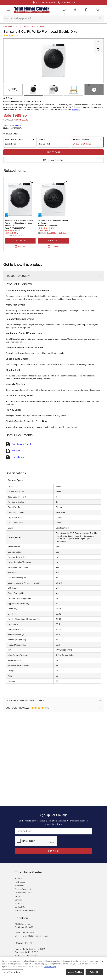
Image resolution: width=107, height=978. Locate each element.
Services (18, 900)
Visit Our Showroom (45, 2)
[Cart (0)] (97, 10)
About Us (19, 903)
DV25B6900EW (16, 128)
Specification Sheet (21, 444)
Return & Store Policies (25, 910)
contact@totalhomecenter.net (34, 936)
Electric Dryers (38, 26)
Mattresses (20, 882)
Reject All (94, 972)
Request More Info (55, 160)
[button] (8, 10)
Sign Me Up (53, 851)
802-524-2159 (27, 932)
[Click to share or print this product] (98, 43)
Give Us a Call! (68, 2)
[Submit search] (100, 18)
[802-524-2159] (86, 10)
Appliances (7, 26)
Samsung (17, 125)
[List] (64, 10)
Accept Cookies (75, 972)
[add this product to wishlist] (98, 49)
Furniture (19, 878)
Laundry (18, 26)
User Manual (18, 457)
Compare (21, 246)
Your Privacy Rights (12, 972)
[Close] (102, 961)
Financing (19, 896)
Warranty (16, 450)
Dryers (27, 26)
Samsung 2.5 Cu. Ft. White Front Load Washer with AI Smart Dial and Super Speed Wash (19, 223)
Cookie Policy (50, 967)
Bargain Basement (23, 889)
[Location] (75, 10)
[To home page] (32, 10)
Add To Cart (53, 152)
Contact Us (20, 907)
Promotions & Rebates (25, 892)
